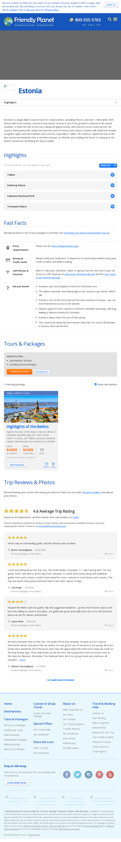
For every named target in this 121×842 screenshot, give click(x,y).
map (53, 466)
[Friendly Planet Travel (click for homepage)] (29, 21)
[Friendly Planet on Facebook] (67, 773)
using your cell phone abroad (80, 274)
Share (110, 553)
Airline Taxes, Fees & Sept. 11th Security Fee (44, 826)
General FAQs (99, 727)
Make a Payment (100, 722)
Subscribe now (16, 782)
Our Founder (69, 719)
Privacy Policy (52, 9)
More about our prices (69, 829)
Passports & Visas (101, 741)
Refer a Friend (40, 748)
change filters (19, 371)
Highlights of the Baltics (28, 426)
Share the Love (43, 742)
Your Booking (99, 718)
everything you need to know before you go (86, 232)
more (22, 659)
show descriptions (107, 384)
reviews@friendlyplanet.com (52, 526)
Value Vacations (12, 734)
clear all (43, 372)
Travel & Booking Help (103, 705)
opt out (30, 9)
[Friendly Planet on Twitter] (78, 773)
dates (46, 466)
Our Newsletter (41, 734)
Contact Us (98, 713)
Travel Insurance (100, 746)
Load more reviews (61, 680)
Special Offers (42, 723)
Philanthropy (69, 743)
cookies (13, 9)
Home (8, 704)
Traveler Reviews (71, 728)
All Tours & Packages (14, 725)
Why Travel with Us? (73, 709)
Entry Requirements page (65, 246)
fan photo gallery (92, 492)
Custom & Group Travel (44, 705)
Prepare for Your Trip (103, 732)
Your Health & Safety (102, 737)
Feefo (76, 517)
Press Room (69, 738)
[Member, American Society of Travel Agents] (18, 800)
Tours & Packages (16, 719)
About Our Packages (14, 749)
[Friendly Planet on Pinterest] (99, 773)
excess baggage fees (93, 826)
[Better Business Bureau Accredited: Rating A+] (103, 803)
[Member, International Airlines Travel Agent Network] (46, 803)
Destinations (12, 711)
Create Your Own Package (42, 715)
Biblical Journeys (12, 744)
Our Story (68, 714)
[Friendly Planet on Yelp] (110, 773)
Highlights (10, 102)
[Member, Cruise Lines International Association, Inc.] (74, 803)
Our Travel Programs (73, 724)
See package (17, 464)
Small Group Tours (13, 730)
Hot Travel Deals (41, 729)
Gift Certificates (41, 752)
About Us (69, 704)
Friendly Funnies (71, 748)
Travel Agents (99, 751)
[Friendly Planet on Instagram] (88, 773)
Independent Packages (15, 739)
